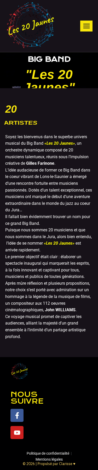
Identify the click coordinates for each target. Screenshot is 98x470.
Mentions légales (49, 459)
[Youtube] (17, 432)
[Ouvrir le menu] (86, 25)
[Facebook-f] (17, 415)
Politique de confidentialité (48, 453)
